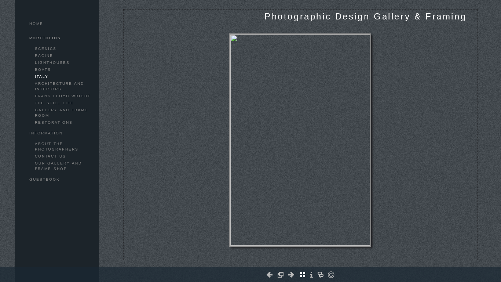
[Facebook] (293, 258)
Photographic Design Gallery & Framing (365, 16)
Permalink (314, 255)
